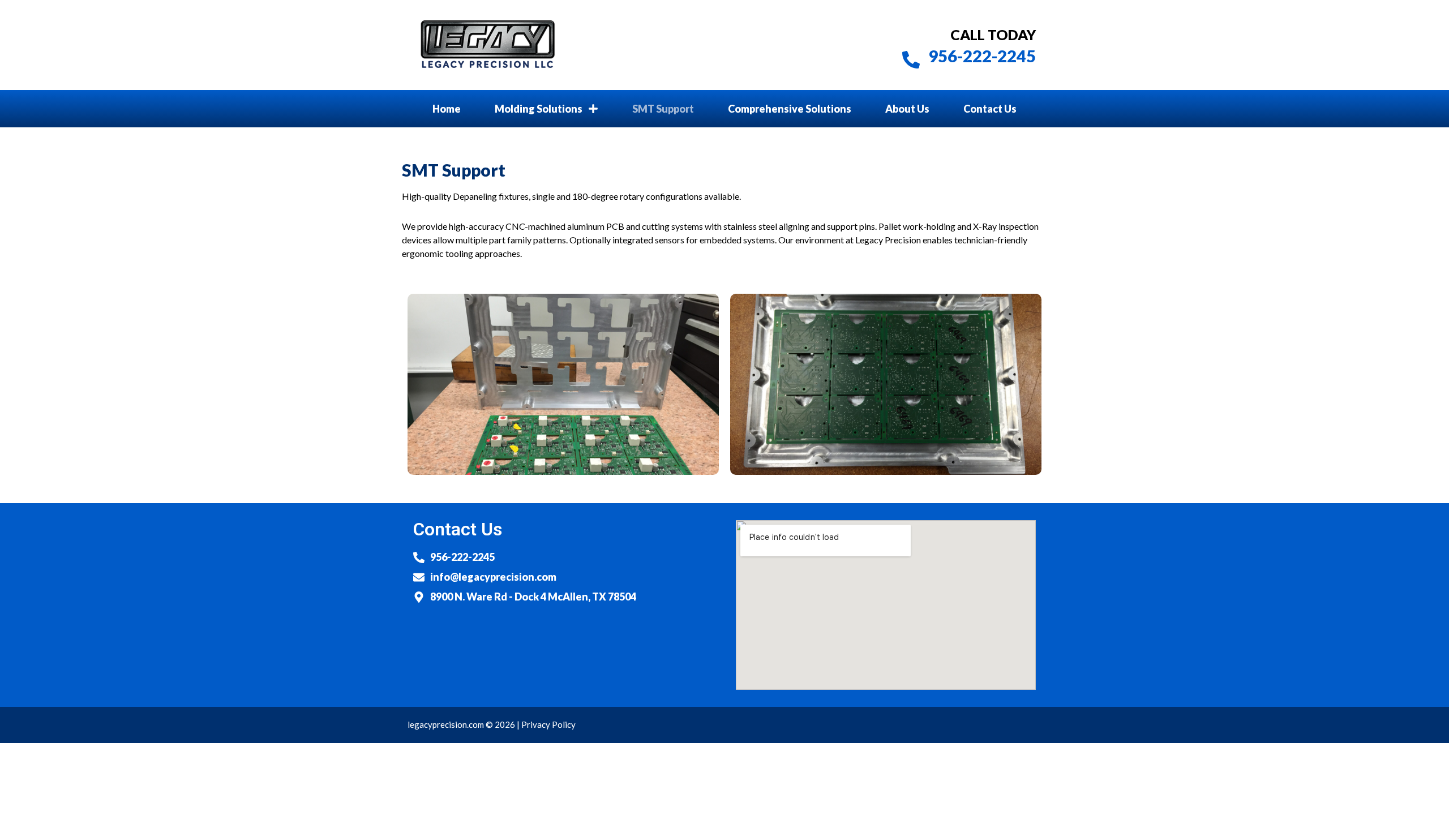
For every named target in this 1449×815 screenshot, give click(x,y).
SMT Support (663, 108)
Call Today (993, 34)
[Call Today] (911, 59)
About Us (907, 108)
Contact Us (990, 108)
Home (446, 108)
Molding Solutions (538, 108)
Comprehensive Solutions (789, 108)
